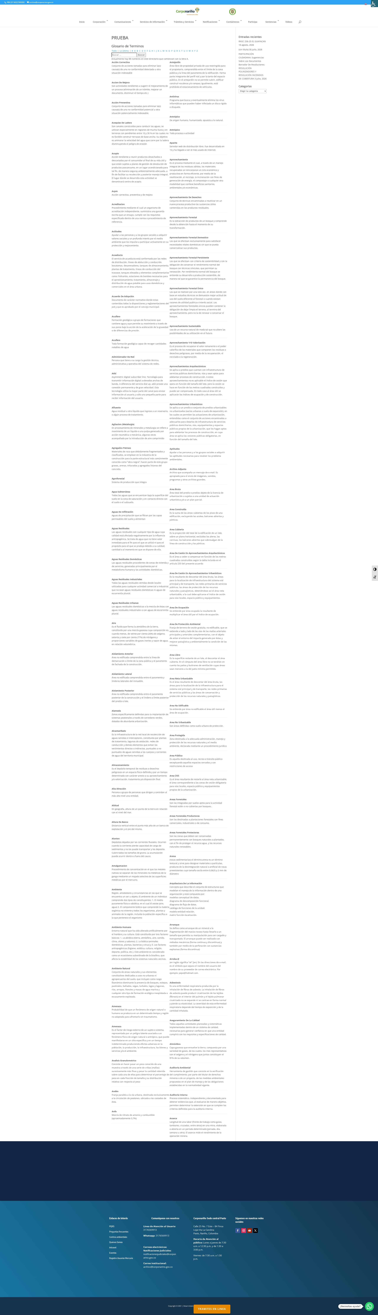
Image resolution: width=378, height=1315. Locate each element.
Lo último (124, 50)
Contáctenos (232, 21)
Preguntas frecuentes (118, 1231)
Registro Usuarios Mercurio (121, 1258)
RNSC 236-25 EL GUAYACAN (252, 41)
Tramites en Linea (212, 1309)
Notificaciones (210, 21)
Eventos (112, 1253)
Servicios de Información (152, 21)
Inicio (82, 21)
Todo (114, 50)
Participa (252, 21)
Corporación (99, 21)
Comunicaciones (122, 21)
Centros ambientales (118, 1237)
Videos (288, 21)
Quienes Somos (116, 1242)
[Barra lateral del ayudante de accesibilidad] (374, 3)
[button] (369, 1306)
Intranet (112, 1247)
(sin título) (244, 49)
